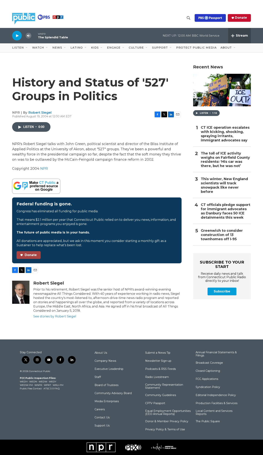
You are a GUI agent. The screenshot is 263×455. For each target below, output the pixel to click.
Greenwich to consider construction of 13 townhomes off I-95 (222, 235)
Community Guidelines (160, 395)
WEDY (52, 381)
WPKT (47, 385)
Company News (105, 361)
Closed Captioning (208, 371)
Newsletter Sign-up (158, 361)
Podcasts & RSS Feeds (160, 369)
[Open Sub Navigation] (26, 47)
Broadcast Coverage (209, 362)
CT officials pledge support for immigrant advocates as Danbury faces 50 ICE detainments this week (225, 211)
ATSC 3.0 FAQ (52, 388)
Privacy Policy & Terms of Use (165, 429)
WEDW (43, 381)
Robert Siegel (40, 112)
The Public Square (208, 421)
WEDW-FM (26, 385)
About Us (101, 352)
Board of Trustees (106, 385)
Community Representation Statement (164, 386)
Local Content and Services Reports (214, 413)
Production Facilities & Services (216, 403)
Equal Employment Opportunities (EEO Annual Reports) (168, 413)
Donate (241, 17)
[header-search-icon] (188, 18)
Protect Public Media (196, 47)
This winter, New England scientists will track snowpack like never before (224, 185)
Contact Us (102, 417)
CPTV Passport (155, 403)
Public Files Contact (31, 388)
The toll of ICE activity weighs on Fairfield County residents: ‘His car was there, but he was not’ (225, 159)
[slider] (34, 36)
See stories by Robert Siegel (54, 316)
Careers (100, 409)
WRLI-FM (58, 385)
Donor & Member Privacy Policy (166, 421)
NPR (44, 168)
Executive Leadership (109, 369)
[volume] (28, 35)
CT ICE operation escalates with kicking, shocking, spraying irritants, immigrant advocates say (225, 134)
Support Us (102, 425)
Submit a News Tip (157, 352)
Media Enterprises (107, 401)
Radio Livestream (157, 377)
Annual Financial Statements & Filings (216, 354)
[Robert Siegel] (20, 292)
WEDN (33, 381)
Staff (98, 377)
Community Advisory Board (113, 393)
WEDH (24, 381)
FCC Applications (207, 379)
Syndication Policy (208, 387)
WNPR (38, 385)
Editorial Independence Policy (216, 395)
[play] (17, 36)
